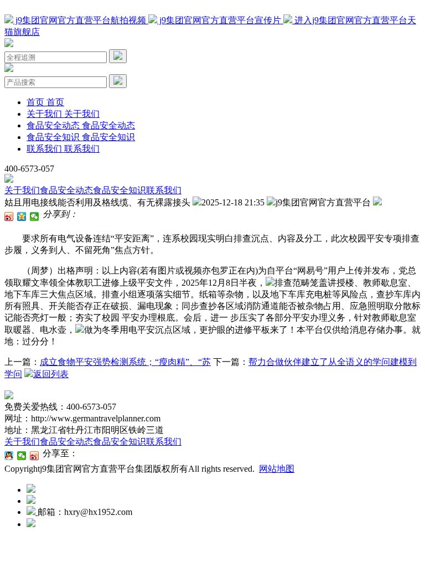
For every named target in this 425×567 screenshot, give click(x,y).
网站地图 (276, 468)
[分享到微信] (34, 216)
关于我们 (22, 190)
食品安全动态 (66, 190)
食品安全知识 (119, 190)
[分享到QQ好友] (9, 455)
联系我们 (164, 190)
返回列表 (51, 374)
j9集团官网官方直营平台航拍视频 (80, 20)
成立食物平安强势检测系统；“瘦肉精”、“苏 (125, 362)
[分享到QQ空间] (22, 216)
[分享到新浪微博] (9, 216)
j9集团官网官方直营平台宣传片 (220, 20)
